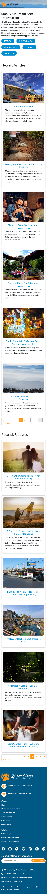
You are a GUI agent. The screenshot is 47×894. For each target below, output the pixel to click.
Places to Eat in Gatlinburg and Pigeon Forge (23, 226)
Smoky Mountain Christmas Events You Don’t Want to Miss (23, 342)
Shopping (9, 53)
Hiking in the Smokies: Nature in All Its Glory (23, 166)
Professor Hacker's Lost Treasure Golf (23, 640)
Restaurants (25, 41)
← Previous (6, 421)
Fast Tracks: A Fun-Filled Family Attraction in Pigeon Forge (23, 593)
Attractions (10, 47)
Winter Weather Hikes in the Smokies (23, 397)
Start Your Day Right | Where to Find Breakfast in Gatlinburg (24, 745)
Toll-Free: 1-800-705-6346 (14, 874)
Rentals (29, 47)
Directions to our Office (10, 809)
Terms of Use (18, 881)
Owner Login (6, 833)
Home (3, 805)
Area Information (8, 813)
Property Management (10, 841)
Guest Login (6, 824)
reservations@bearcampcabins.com (17, 877)
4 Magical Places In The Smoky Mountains (23, 687)
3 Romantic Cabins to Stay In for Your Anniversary (23, 477)
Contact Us (5, 820)
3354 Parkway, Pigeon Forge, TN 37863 (19, 870)
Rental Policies (7, 816)
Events (7, 41)
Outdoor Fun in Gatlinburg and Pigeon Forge (23, 284)
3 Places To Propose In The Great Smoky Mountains (23, 532)
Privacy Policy (6, 881)
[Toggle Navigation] (43, 4)
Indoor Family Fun (23, 106)
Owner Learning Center (10, 837)
